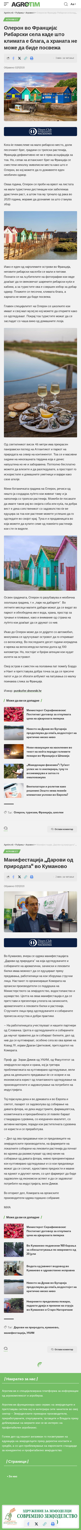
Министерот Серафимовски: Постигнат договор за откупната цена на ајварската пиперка (49, 714)
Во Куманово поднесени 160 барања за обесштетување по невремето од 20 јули (51, 1249)
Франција (45, 812)
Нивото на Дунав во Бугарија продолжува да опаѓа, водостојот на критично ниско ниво (52, 733)
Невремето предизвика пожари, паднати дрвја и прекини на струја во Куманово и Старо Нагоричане (50, 1305)
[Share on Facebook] (13, 58)
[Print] (31, 58)
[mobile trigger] (7, 4)
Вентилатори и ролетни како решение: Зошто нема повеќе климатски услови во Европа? (47, 790)
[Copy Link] (25, 58)
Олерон (19, 812)
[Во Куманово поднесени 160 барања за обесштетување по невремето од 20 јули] (14, 1249)
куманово (51, 1327)
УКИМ (30, 1332)
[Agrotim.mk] (26, 4)
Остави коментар (64, 829)
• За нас (12, 1476)
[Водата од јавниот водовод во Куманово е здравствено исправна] (14, 1268)
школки (58, 812)
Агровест (12, 19)
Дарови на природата (29, 1327)
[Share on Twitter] (19, 58)
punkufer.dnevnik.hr (28, 691)
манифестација (14, 1332)
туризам (31, 812)
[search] (66, 4)
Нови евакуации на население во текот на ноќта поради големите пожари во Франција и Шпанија (49, 751)
